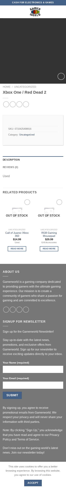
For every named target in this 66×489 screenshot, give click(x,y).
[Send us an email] (19, 310)
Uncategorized (25, 86)
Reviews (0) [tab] (10, 167)
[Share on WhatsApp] (6, 104)
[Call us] (26, 310)
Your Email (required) (16, 378)
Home (6, 86)
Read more (17, 249)
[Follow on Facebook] (6, 310)
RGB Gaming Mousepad (49, 234)
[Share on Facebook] (13, 104)
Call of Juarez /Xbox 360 (17, 234)
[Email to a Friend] (26, 104)
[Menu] (5, 11)
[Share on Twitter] (19, 104)
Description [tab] (11, 159)
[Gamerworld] (35, 11)
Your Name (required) (16, 362)
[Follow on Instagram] (13, 310)
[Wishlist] (61, 76)
